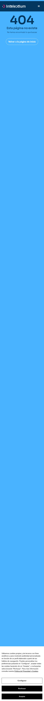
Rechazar (22, 688)
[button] (39, 6)
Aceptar (22, 696)
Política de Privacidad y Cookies (26, 671)
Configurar (22, 681)
